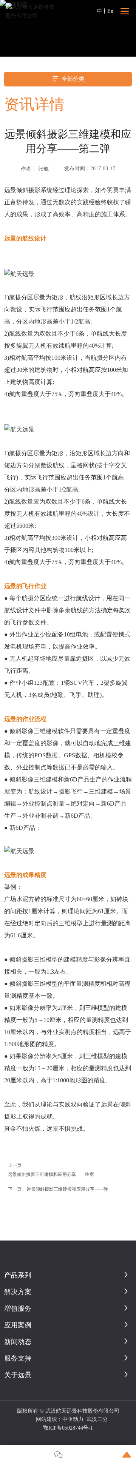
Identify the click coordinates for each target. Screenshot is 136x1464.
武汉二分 (97, 1419)
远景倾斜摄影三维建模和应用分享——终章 (51, 1174)
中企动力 (72, 1419)
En (110, 11)
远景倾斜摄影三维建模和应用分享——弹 (67, 1189)
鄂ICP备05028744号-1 (68, 1428)
